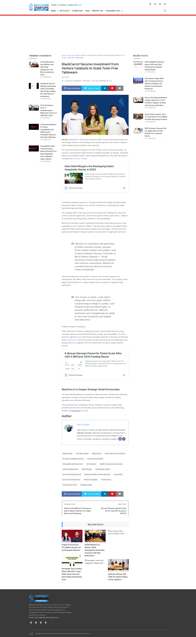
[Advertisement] (98, 33)
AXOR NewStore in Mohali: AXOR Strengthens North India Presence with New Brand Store (94, 550)
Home (64, 55)
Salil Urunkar (100, 81)
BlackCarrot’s (72, 340)
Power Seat (77, 11)
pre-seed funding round (72, 474)
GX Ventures (91, 464)
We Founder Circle (70, 485)
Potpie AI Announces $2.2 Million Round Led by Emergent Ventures (71, 547)
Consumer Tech (112, 11)
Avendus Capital (82, 453)
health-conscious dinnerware (111, 464)
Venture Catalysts (91, 480)
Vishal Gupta (106, 480)
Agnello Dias (67, 453)
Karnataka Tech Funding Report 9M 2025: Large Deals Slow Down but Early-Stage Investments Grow (72, 574)
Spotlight (65, 11)
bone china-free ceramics (115, 453)
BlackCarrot (96, 453)
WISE (88, 11)
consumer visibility (80, 158)
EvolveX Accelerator (95, 459)
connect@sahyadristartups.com (46, 617)
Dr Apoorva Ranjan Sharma (73, 459)
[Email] (120, 439)
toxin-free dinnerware (71, 480)
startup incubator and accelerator (97, 474)
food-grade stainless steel (73, 464)
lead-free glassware (70, 469)
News (53, 11)
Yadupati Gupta (86, 485)
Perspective (97, 11)
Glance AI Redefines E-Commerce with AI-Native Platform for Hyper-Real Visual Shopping (78, 510)
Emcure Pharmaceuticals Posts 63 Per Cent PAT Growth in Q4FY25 (113, 510)
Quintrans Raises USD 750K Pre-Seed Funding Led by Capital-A (117, 577)
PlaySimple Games (103, 469)
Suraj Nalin (118, 474)
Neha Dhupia (87, 469)
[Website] (123, 439)
